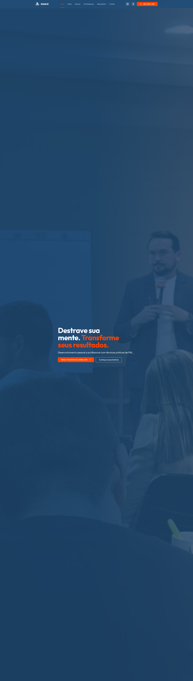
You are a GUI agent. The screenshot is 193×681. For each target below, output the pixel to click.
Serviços (77, 4)
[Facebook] (133, 4)
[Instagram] (128, 4)
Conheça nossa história (109, 360)
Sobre (70, 4)
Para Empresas (89, 4)
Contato (112, 4)
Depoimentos (101, 4)
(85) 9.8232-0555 (148, 4)
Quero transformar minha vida (74, 360)
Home (62, 4)
